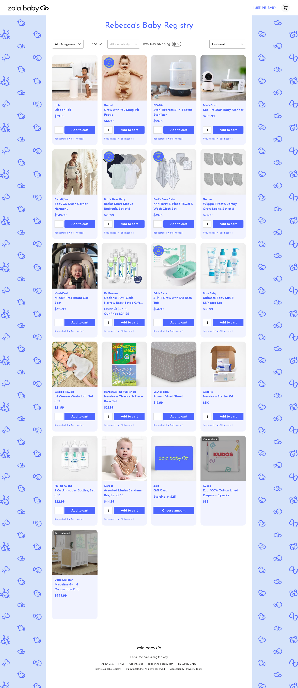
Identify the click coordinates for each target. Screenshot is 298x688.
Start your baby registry (108, 669)
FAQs (121, 664)
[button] (75, 80)
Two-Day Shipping (156, 44)
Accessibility (177, 669)
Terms (199, 669)
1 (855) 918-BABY (187, 664)
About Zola (108, 664)
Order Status (136, 664)
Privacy (190, 669)
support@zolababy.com (160, 664)
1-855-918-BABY (264, 8)
